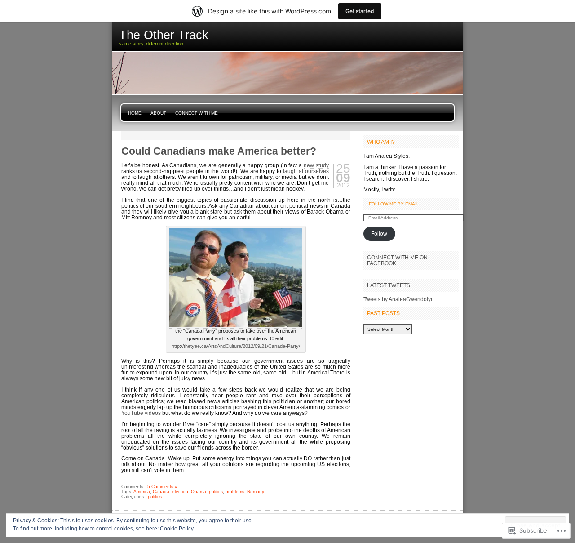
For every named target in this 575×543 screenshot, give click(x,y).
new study (316, 165)
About (158, 113)
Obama (198, 491)
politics (216, 491)
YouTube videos (141, 413)
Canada (161, 491)
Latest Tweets (388, 285)
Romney (255, 491)
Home (135, 113)
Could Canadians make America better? (218, 151)
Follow (379, 233)
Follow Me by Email (394, 203)
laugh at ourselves (306, 171)
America (141, 491)
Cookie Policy (177, 528)
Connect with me (196, 113)
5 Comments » (162, 486)
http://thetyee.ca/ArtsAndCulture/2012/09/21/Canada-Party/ (236, 346)
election (180, 491)
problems (235, 491)
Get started (359, 11)
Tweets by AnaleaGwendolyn (398, 299)
